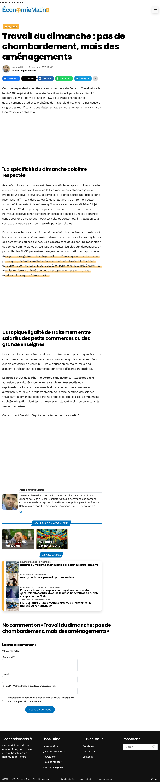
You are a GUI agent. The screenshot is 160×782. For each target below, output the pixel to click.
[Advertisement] (52, 140)
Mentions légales (52, 767)
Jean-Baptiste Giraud (31, 489)
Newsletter (49, 756)
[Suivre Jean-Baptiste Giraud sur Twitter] (20, 512)
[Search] (154, 747)
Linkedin (87, 756)
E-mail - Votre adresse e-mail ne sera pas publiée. (29, 686)
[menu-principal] (155, 9)
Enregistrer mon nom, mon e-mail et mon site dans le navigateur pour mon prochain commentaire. (41, 699)
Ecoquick (11, 26)
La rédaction (50, 746)
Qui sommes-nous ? (54, 751)
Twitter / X (88, 751)
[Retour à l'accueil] (74, 9)
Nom (6, 674)
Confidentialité (68, 779)
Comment (9, 657)
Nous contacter (52, 761)
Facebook (88, 746)
